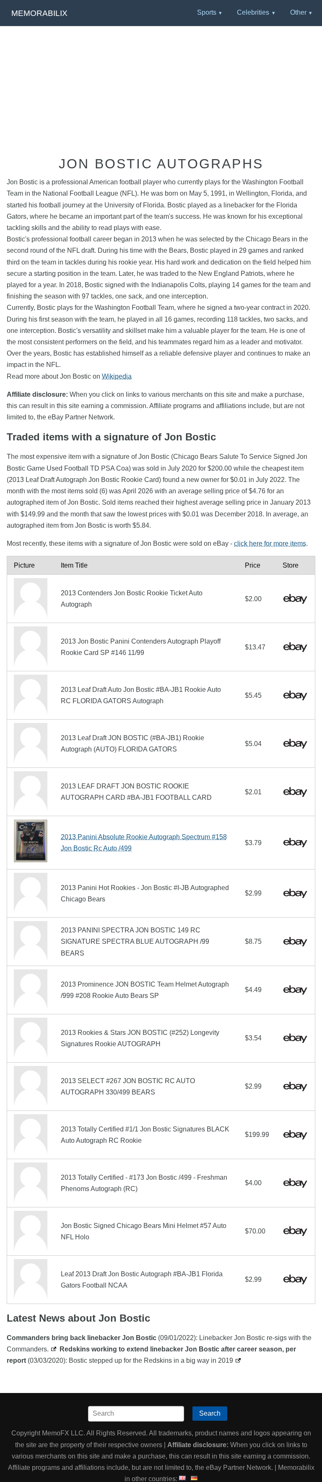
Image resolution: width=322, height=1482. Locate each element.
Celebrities (253, 12)
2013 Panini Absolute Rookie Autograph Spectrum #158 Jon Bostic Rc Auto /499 (144, 842)
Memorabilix (39, 13)
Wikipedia (117, 376)
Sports (206, 12)
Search (210, 1413)
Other (298, 12)
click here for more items (270, 543)
